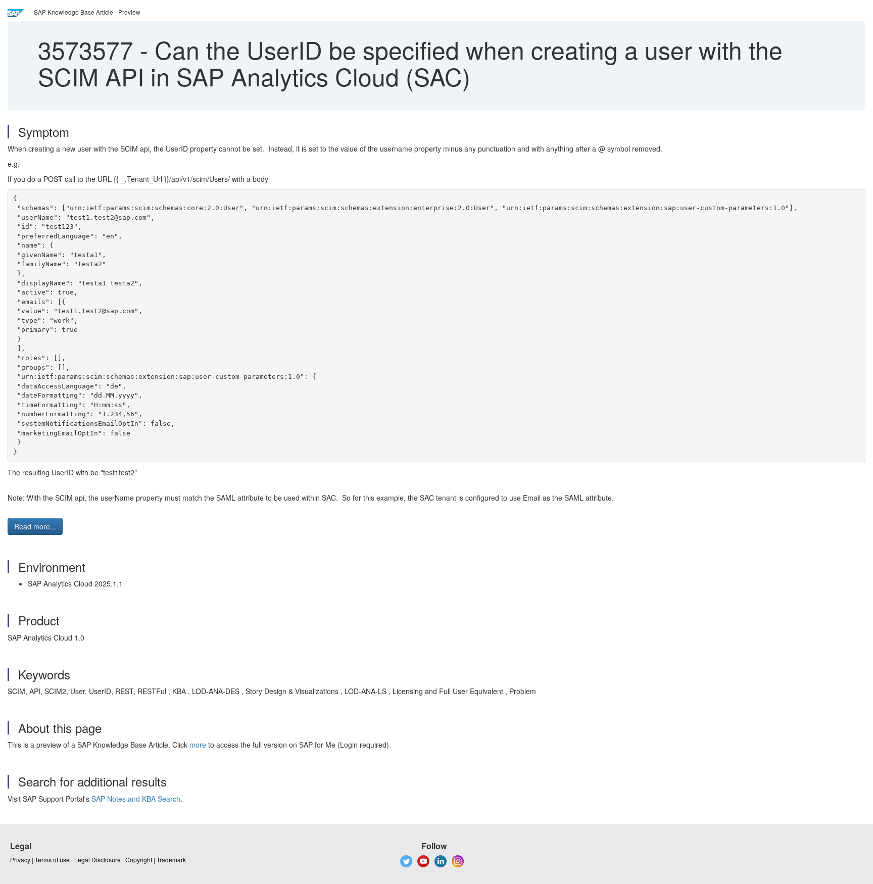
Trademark (171, 859)
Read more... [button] (35, 526)
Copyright (138, 859)
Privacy (20, 859)
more (197, 745)
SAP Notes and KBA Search (135, 799)
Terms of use (52, 859)
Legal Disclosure (97, 859)
